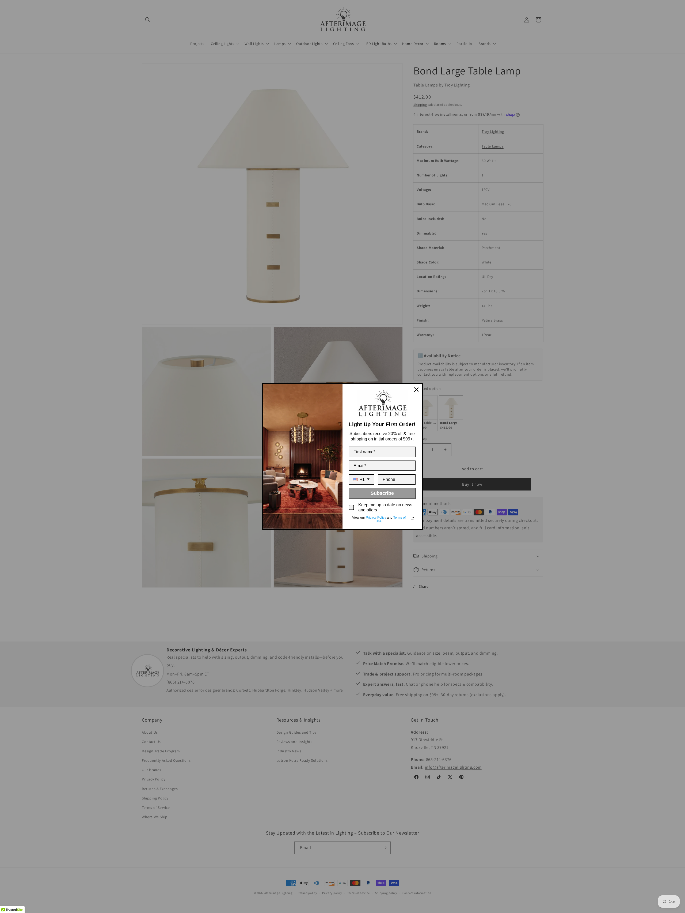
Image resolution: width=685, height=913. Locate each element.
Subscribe (382, 493)
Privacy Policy (376, 517)
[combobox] (361, 479)
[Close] (416, 389)
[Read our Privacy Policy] (412, 518)
